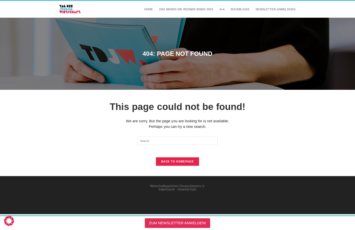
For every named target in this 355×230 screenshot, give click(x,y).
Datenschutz (187, 189)
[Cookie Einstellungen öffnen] (9, 225)
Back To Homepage (177, 161)
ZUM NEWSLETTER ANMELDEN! (177, 223)
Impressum (167, 189)
